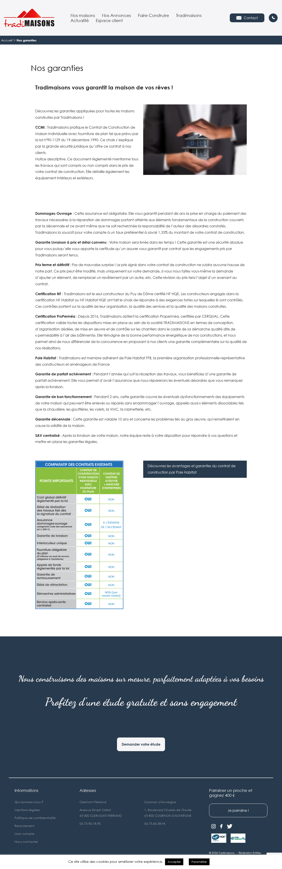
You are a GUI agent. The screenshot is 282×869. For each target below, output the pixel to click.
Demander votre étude (141, 744)
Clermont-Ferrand (93, 802)
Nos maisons (82, 15)
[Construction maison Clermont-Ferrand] (29, 17)
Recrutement (24, 826)
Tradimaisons (189, 15)
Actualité (79, 20)
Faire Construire (153, 15)
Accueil (7, 40)
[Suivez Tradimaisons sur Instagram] (213, 826)
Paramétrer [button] (199, 861)
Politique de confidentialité (35, 818)
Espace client (109, 20)
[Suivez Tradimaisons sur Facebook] (221, 826)
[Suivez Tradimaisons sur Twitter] (229, 826)
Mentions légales (27, 810)
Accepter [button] (174, 861)
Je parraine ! (238, 810)
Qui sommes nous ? (29, 802)
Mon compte (24, 834)
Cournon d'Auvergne (160, 802)
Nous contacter (26, 841)
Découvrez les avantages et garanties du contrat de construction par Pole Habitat (192, 469)
